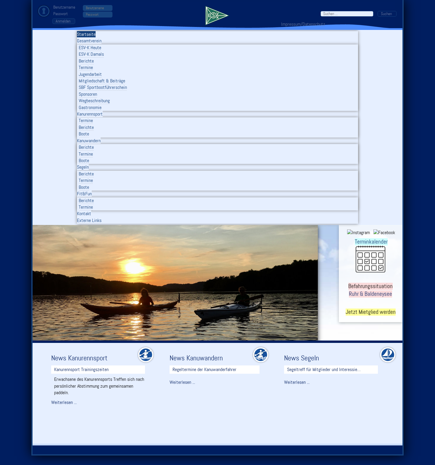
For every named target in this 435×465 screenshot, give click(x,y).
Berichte (86, 61)
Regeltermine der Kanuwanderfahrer (204, 369)
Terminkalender (371, 241)
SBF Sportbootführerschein (103, 87)
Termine (86, 67)
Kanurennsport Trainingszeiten (81, 369)
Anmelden (63, 21)
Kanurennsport (90, 114)
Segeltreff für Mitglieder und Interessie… (324, 369)
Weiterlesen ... (64, 402)
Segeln (83, 167)
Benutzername (64, 7)
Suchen (386, 13)
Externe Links (89, 220)
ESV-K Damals (91, 54)
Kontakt (84, 213)
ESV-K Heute (90, 47)
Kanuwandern (89, 141)
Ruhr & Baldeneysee (370, 294)
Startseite (86, 34)
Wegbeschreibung (94, 101)
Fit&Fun (84, 194)
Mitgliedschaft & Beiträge (102, 81)
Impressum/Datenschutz (303, 24)
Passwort (60, 13)
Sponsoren (88, 94)
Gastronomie (90, 107)
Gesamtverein (89, 41)
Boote (84, 134)
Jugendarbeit (90, 74)
